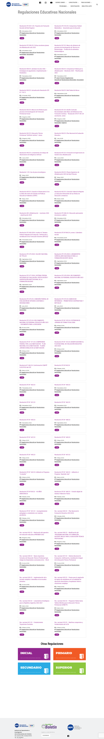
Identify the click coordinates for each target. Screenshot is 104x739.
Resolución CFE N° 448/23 (62, 420)
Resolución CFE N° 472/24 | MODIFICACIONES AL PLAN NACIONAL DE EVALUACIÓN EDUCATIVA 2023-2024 (69, 344)
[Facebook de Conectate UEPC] (68, 736)
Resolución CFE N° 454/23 (62, 385)
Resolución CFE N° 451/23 (27, 402)
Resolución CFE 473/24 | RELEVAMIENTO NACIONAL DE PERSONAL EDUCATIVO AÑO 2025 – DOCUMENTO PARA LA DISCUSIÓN (34, 322)
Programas (63, 6)
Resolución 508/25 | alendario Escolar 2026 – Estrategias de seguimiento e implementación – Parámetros (34, 71)
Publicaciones (85, 2)
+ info (21, 38)
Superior (64, 122)
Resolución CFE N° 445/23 (62, 437)
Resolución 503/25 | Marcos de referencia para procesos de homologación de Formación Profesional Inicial (33, 112)
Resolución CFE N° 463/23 (27, 385)
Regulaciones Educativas (28, 33)
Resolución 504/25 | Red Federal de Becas (67, 90)
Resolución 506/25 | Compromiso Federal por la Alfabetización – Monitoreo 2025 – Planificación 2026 (69, 71)
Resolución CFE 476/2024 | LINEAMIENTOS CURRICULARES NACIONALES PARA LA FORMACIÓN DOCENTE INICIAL (67, 256)
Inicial (57, 78)
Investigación (75, 6)
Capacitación (73, 2)
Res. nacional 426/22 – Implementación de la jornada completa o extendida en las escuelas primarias (33, 579)
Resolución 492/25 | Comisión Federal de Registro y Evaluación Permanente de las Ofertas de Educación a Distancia (69, 193)
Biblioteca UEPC (87, 6)
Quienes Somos (60, 2)
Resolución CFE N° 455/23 (27, 420)
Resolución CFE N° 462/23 (62, 402)
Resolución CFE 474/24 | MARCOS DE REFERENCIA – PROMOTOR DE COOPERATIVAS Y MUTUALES (69, 301)
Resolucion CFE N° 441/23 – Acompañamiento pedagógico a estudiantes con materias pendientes (33, 513)
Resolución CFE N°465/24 (62, 365)
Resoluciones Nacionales (69, 79)
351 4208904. (20, 737)
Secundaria (30, 54)
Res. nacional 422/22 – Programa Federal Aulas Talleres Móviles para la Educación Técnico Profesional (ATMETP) (69, 603)
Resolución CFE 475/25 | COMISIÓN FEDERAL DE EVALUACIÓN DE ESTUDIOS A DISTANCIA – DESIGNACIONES (34, 301)
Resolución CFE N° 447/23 (27, 437)
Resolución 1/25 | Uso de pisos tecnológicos (33, 172)
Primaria (62, 78)
